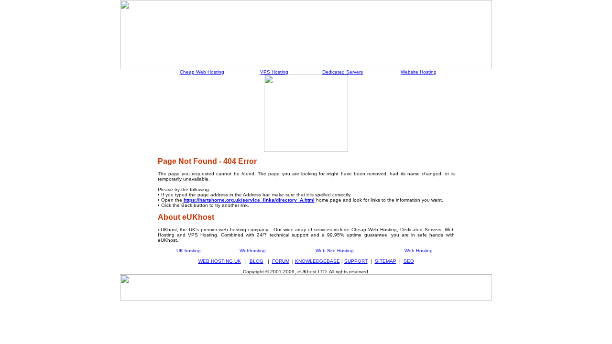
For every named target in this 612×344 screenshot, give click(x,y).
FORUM (280, 261)
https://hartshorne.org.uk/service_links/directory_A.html (249, 200)
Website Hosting (419, 72)
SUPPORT (356, 261)
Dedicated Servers (342, 72)
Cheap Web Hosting (202, 72)
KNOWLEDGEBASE (317, 261)
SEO (409, 261)
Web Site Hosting (335, 250)
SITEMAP (385, 261)
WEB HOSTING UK (219, 261)
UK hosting (188, 250)
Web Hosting (418, 250)
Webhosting (253, 250)
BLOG (256, 261)
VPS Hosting (274, 72)
